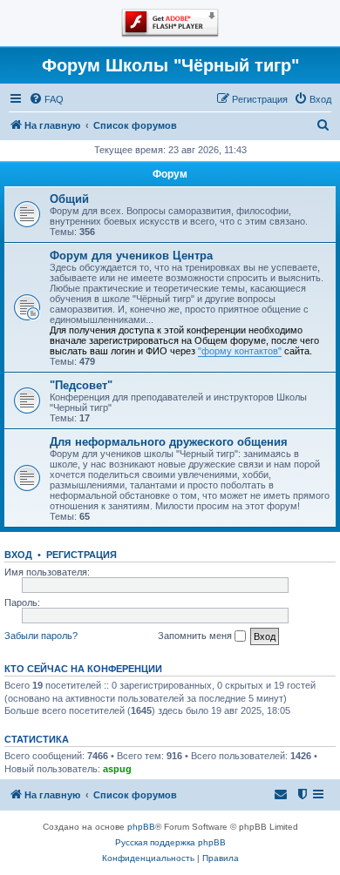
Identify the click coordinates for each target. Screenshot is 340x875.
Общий (69, 198)
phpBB (141, 826)
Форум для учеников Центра (131, 255)
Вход (18, 554)
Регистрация (81, 554)
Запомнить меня (196, 635)
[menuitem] (46, 99)
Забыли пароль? (41, 635)
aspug (117, 769)
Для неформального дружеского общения (169, 441)
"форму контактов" (240, 351)
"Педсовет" (81, 385)
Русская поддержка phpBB (170, 842)
